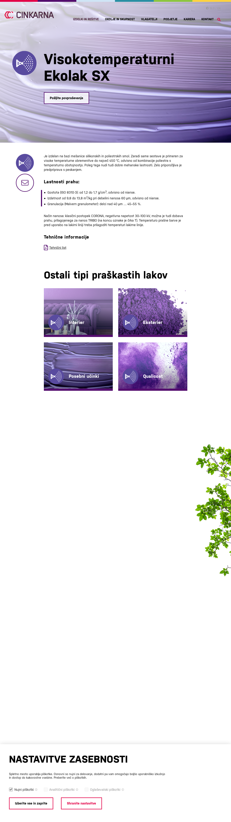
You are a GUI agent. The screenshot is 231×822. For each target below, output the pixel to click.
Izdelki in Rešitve (86, 19)
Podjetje (170, 19)
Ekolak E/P (58, 304)
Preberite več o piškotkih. (70, 777)
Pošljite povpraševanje (66, 98)
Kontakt (207, 19)
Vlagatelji (149, 19)
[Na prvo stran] (29, 15)
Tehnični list (57, 248)
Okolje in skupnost (120, 19)
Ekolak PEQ (133, 304)
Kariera (189, 19)
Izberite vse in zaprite (31, 803)
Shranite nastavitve (81, 803)
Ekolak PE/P (134, 310)
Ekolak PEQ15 (135, 364)
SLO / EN (215, 8)
